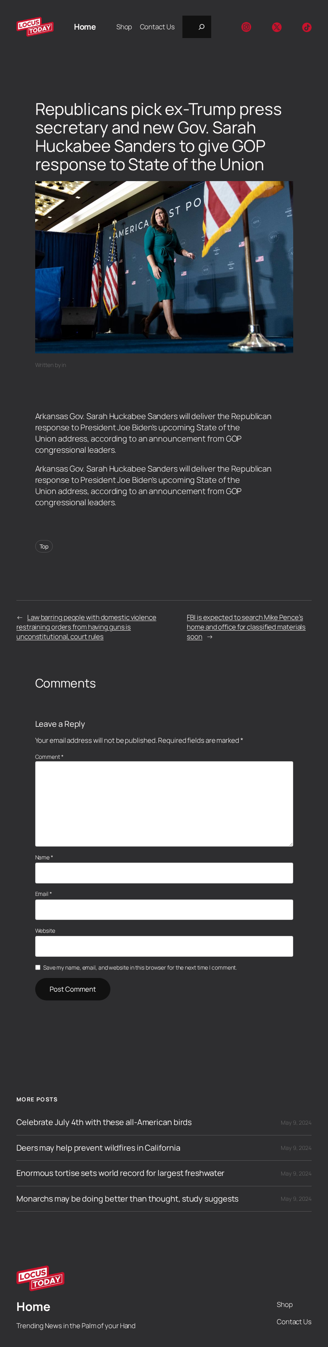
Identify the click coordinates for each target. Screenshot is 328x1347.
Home (85, 26)
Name (44, 857)
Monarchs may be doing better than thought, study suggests (127, 1198)
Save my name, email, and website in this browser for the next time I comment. (140, 967)
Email (43, 893)
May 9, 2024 (296, 1122)
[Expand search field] (196, 27)
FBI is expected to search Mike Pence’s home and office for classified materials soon (246, 627)
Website (45, 930)
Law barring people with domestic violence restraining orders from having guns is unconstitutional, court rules (86, 627)
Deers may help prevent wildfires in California (98, 1147)
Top (44, 546)
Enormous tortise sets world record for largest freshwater (120, 1173)
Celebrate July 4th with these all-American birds (104, 1122)
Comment (49, 756)
